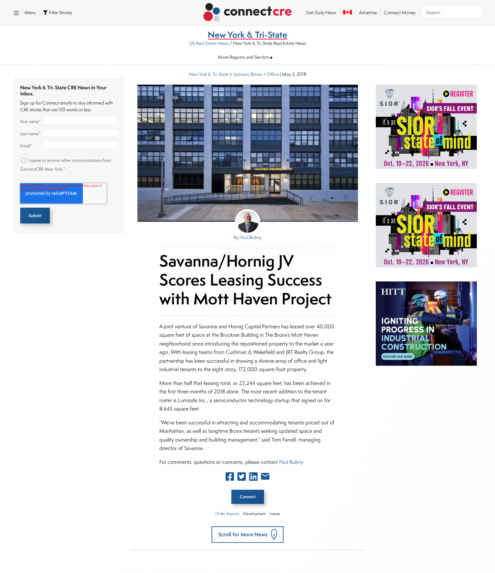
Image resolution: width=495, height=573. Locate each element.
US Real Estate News (209, 43)
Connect (248, 497)
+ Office (270, 74)
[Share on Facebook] (230, 478)
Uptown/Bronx (247, 74)
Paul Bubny (291, 461)
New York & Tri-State (208, 74)
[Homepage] (247, 11)
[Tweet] (241, 478)
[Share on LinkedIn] (253, 478)
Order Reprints (227, 513)
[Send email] (265, 477)
